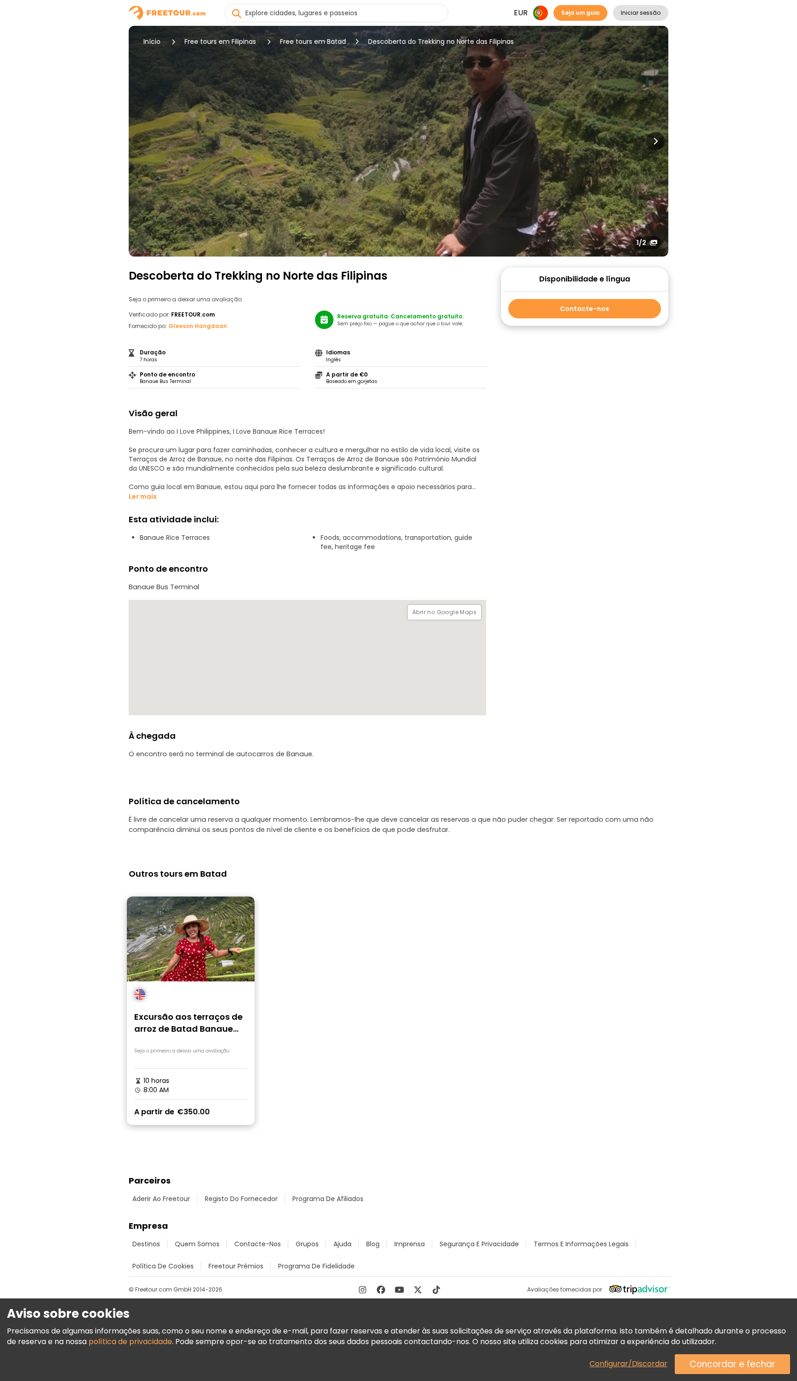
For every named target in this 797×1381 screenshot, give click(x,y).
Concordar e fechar (732, 1364)
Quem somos (197, 1244)
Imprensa (409, 1244)
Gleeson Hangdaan (197, 326)
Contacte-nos (584, 308)
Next (655, 141)
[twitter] (417, 1289)
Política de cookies (163, 1266)
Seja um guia (580, 13)
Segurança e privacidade (479, 1244)
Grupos (307, 1244)
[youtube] (399, 1289)
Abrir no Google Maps (444, 612)
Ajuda (342, 1244)
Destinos (146, 1244)
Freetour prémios (235, 1266)
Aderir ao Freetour (161, 1198)
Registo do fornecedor (241, 1198)
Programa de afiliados (327, 1198)
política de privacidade (130, 1341)
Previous (141, 141)
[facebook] (381, 1289)
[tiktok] (436, 1289)
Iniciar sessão (640, 13)
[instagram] (362, 1289)
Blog (373, 1244)
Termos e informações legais (581, 1244)
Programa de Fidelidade (316, 1266)
